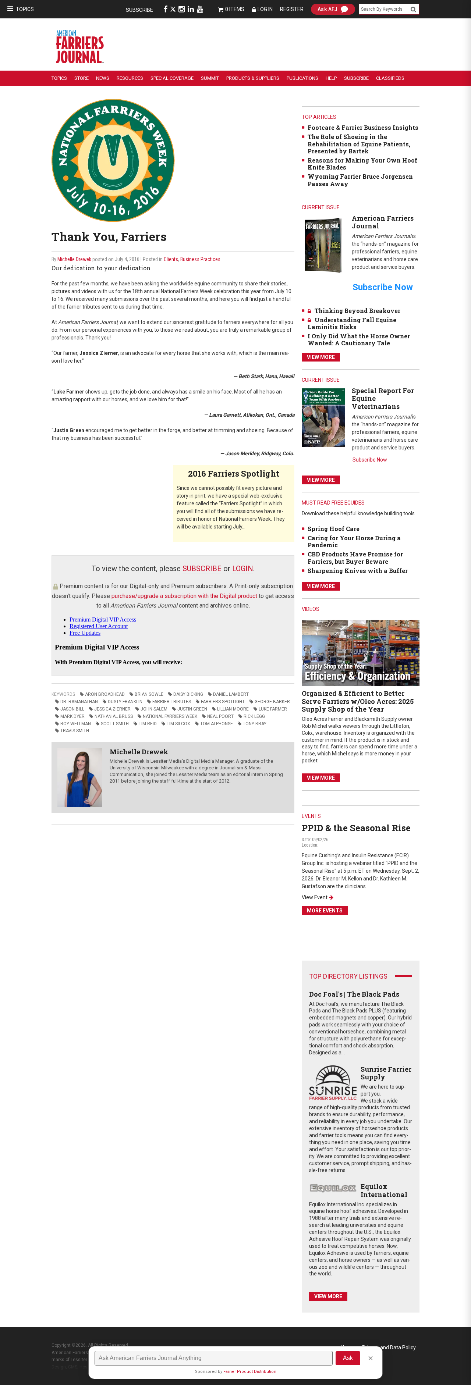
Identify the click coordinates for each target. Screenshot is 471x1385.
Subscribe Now (370, 460)
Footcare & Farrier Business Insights (363, 127)
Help (331, 78)
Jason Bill (72, 709)
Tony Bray (254, 723)
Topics (25, 9)
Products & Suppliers (252, 78)
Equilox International (384, 1190)
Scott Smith (115, 723)
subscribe (202, 568)
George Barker (272, 701)
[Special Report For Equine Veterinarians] (323, 417)
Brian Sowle (149, 694)
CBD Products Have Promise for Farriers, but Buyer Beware (355, 557)
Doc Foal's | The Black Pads (354, 994)
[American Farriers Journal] (323, 245)
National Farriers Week (170, 716)
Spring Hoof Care (334, 529)
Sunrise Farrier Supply (386, 1073)
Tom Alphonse (216, 723)
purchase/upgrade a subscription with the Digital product (184, 595)
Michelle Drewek (74, 259)
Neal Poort (220, 716)
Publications (302, 78)
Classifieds (390, 78)
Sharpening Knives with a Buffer (358, 570)
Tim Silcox (178, 723)
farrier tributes (171, 701)
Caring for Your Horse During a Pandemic (354, 541)
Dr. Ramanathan (79, 701)
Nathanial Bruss (114, 716)
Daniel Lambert (231, 694)
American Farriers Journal (383, 222)
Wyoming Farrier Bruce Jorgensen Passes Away (360, 179)
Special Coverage (172, 78)
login (242, 568)
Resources (130, 78)
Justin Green (192, 709)
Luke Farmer (273, 709)
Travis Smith (74, 730)
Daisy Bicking (188, 694)
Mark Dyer (72, 716)
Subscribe (139, 10)
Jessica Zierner (112, 709)
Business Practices (200, 259)
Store (81, 78)
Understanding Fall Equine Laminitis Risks (352, 323)
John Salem (154, 709)
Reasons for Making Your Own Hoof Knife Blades (362, 163)
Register (292, 9)
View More (321, 357)
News (102, 78)
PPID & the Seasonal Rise (356, 828)
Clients (171, 259)
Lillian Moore (233, 709)
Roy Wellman (75, 723)
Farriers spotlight (223, 701)
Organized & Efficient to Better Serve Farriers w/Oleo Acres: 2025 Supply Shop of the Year (358, 701)
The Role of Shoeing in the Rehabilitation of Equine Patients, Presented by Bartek (359, 143)
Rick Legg (254, 716)
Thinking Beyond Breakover (357, 310)
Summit (210, 78)
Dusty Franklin (125, 701)
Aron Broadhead (105, 694)
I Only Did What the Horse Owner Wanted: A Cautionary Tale (359, 339)
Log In (265, 9)
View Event (314, 897)
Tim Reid (148, 723)
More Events (325, 911)
